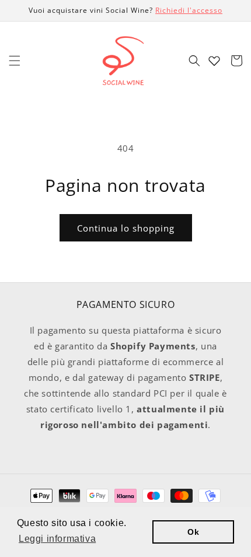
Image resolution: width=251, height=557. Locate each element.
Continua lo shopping (126, 228)
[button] (14, 60)
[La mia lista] (214, 60)
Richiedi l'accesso (188, 10)
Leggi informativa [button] (57, 539)
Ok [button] (193, 532)
